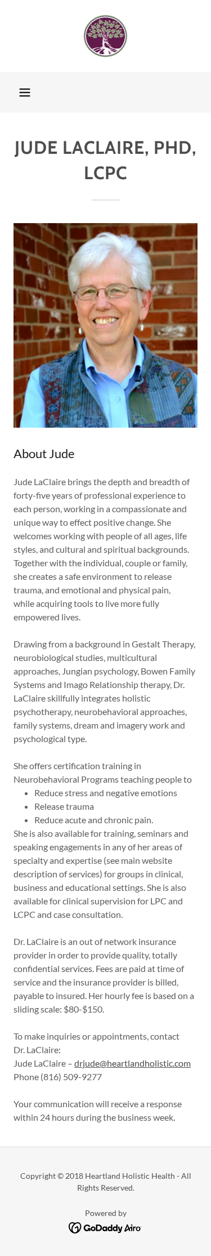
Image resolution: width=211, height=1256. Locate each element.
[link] (105, 36)
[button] (25, 92)
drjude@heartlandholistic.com (132, 1063)
